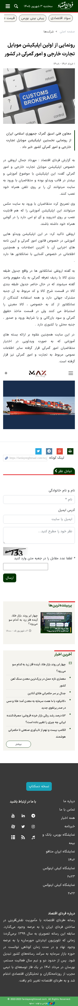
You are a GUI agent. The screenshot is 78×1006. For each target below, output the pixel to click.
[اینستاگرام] (33, 827)
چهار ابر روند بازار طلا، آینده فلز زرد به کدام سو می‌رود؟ (23, 620)
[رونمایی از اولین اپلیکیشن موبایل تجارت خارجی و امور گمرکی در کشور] (39, 96)
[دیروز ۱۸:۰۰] (56, 622)
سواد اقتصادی (61, 18)
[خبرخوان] (23, 837)
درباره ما (69, 801)
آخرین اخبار (63, 654)
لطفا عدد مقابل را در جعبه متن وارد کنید (44, 558)
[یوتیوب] (13, 816)
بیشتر (18, 744)
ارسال (10, 577)
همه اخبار (68, 818)
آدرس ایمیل (66, 510)
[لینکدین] (23, 816)
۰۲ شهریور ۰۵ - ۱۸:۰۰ (17, 631)
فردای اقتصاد (39, 5)
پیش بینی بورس (32, 18)
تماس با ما (67, 809)
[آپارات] (13, 827)
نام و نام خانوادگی (62, 490)
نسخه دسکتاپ (39, 786)
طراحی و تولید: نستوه (38, 1003)
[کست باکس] (33, 837)
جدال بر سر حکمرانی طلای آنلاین (47, 693)
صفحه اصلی (67, 32)
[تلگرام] (33, 816)
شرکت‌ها (48, 32)
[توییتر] (23, 827)
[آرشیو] (13, 837)
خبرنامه (69, 826)
